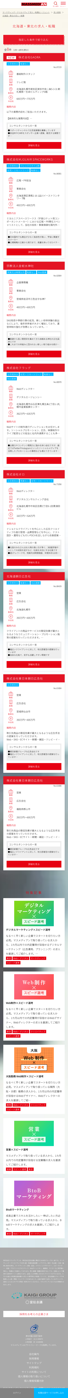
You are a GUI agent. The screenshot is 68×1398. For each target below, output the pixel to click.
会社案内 (34, 1354)
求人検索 (56, 6)
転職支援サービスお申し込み (51, 1392)
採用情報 (34, 1358)
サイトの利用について (34, 1372)
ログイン (17, 1392)
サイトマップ (34, 1363)
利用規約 (34, 1367)
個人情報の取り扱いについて (34, 1376)
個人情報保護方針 (34, 1380)
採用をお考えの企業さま (34, 1314)
